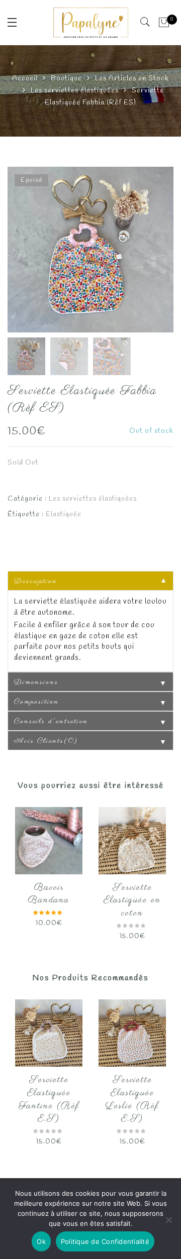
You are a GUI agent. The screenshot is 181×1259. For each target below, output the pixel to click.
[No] (168, 1220)
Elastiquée (63, 514)
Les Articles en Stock (132, 78)
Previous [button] (32, 251)
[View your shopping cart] (164, 22)
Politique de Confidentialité (105, 1241)
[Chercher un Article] (145, 22)
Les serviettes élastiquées (75, 90)
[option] (90, 249)
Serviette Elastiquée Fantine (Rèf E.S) (49, 1099)
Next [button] (144, 251)
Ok (41, 1241)
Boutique (66, 78)
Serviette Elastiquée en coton (132, 901)
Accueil (25, 78)
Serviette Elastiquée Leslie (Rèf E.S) (132, 1099)
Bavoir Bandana (48, 894)
